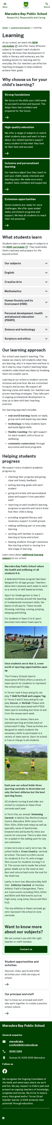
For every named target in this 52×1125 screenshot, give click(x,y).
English (27, 273)
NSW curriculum (17, 247)
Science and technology (27, 329)
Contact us (26, 949)
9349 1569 (15, 1051)
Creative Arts (27, 282)
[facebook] (4, 1072)
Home (5, 28)
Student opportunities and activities (22, 963)
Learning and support (20, 28)
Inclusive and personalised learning (22, 165)
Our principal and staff (19, 994)
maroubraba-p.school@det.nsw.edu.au (23, 1043)
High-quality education (19, 127)
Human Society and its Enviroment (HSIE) (27, 302)
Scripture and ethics (27, 339)
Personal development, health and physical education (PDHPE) (27, 317)
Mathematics (27, 291)
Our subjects (27, 263)
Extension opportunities (20, 199)
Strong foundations (17, 94)
